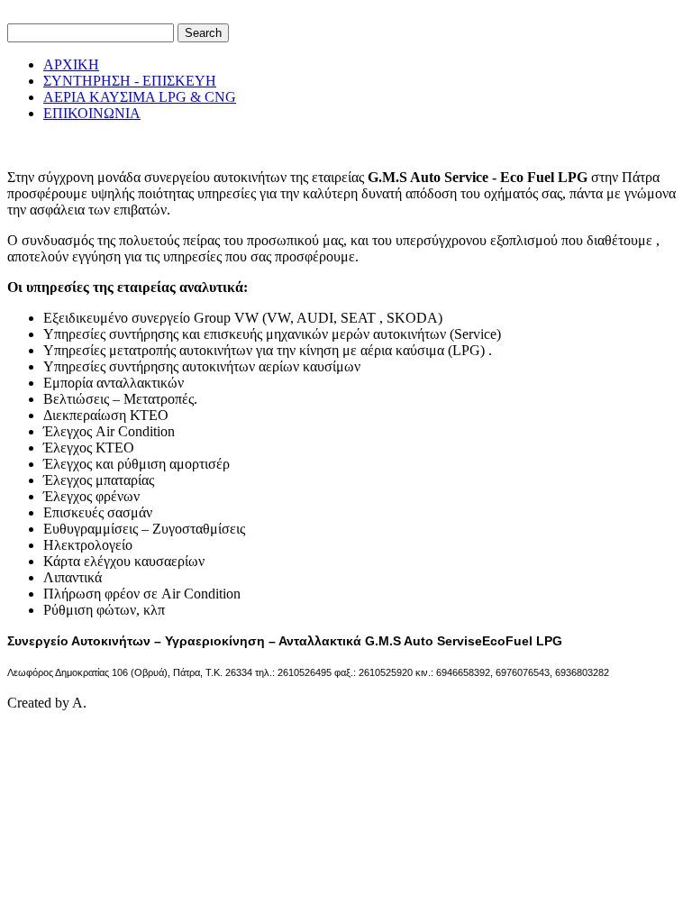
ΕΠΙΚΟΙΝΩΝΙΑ (92, 113)
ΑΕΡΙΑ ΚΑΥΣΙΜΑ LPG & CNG (139, 97)
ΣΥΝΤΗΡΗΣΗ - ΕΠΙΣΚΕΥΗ (129, 80)
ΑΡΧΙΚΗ (71, 64)
